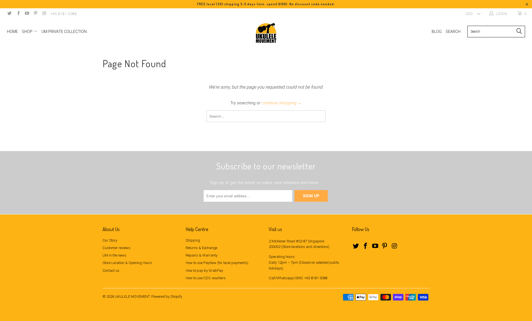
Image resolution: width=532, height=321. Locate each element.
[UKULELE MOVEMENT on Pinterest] (35, 14)
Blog (437, 31)
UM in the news (114, 255)
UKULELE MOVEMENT (132, 296)
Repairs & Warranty (202, 255)
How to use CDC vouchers (206, 278)
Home (12, 31)
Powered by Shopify (166, 296)
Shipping (193, 240)
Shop (27, 31)
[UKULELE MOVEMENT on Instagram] (44, 14)
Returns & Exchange (201, 248)
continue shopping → (282, 102)
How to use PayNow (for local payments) (217, 263)
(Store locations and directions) (305, 247)
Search (453, 31)
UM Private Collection (64, 31)
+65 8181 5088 (63, 14)
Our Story (110, 240)
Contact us (111, 270)
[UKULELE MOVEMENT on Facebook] (18, 14)
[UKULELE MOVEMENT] (266, 32)
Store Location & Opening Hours (127, 263)
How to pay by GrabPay (204, 270)
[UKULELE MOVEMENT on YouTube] (26, 14)
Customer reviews (117, 248)
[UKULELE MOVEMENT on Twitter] (9, 14)
